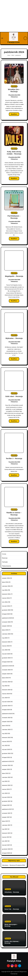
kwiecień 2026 (6, 594)
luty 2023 (5, 745)
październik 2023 (7, 713)
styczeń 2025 (6, 654)
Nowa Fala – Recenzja (12, 909)
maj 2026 (5, 590)
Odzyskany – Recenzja (8, 865)
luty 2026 (5, 602)
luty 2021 (5, 841)
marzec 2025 (6, 646)
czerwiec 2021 (6, 825)
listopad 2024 (6, 662)
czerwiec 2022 (6, 777)
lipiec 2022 (5, 773)
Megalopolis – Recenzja (14, 276)
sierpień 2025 (6, 626)
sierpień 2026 (6, 578)
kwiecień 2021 (6, 833)
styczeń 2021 (6, 845)
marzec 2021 (5, 837)
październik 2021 (7, 809)
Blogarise (22, 971)
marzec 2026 (6, 598)
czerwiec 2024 (6, 681)
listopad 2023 (6, 709)
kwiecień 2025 (6, 642)
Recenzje (14, 86)
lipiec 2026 (5, 582)
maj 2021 (4, 829)
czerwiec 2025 (6, 634)
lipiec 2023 (5, 725)
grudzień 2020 (6, 849)
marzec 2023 (6, 741)
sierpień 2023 (6, 721)
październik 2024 (7, 666)
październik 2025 (7, 618)
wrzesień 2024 (6, 670)
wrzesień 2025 (6, 622)
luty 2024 (5, 697)
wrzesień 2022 (6, 765)
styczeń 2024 (6, 701)
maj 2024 (5, 685)
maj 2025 (5, 638)
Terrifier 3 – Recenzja (14, 458)
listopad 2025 (6, 614)
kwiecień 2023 (6, 737)
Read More (14, 114)
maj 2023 (5, 733)
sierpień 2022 (6, 769)
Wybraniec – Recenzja (14, 338)
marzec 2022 (6, 789)
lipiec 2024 (5, 677)
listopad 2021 (6, 805)
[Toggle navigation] (2, 38)
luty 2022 (5, 793)
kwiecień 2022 (6, 785)
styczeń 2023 (6, 749)
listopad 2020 (6, 853)
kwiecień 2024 (6, 689)
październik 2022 (7, 761)
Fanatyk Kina (13, 42)
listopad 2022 (6, 757)
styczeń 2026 (6, 606)
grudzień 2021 (6, 801)
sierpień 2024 (6, 673)
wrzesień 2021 (6, 813)
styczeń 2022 (6, 797)
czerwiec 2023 (6, 729)
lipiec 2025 (5, 630)
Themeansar (13, 973)
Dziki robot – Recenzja (14, 396)
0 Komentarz (14, 97)
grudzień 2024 (6, 658)
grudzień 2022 (6, 753)
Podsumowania (6, 566)
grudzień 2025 (6, 610)
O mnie (4, 554)
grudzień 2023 (6, 705)
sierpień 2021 (6, 817)
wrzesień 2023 (6, 717)
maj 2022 (5, 781)
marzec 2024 (6, 693)
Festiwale (5, 562)
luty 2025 (5, 650)
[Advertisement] (14, 17)
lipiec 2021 (5, 821)
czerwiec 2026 (6, 586)
